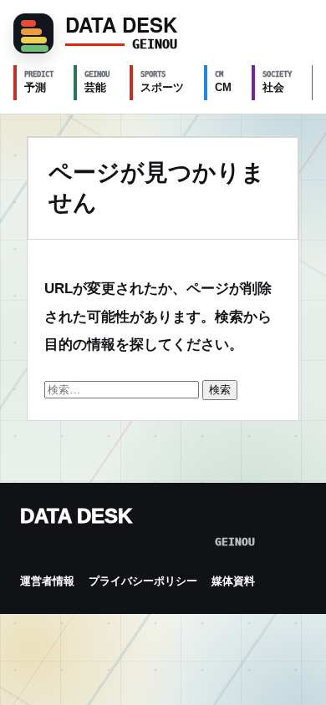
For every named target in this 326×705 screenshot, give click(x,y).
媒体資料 (233, 581)
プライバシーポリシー (143, 581)
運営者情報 (47, 581)
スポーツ (162, 82)
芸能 (97, 82)
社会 (277, 82)
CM (223, 82)
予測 (38, 82)
